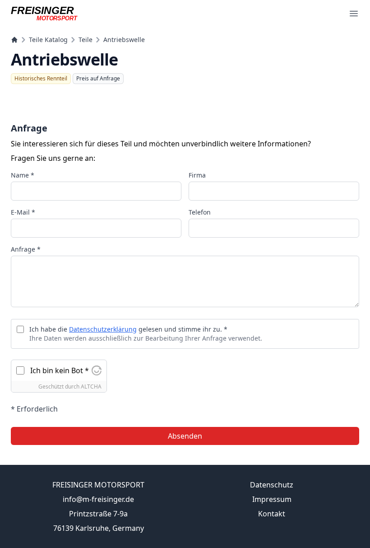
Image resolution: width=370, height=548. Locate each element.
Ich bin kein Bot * (59, 370)
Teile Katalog (48, 39)
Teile (85, 39)
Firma (197, 175)
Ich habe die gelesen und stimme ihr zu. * (128, 329)
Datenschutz (271, 485)
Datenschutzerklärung (103, 329)
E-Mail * (23, 212)
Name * (22, 175)
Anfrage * (26, 249)
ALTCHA (91, 386)
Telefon (200, 212)
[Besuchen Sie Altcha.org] (97, 370)
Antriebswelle (124, 39)
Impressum (271, 499)
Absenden (185, 436)
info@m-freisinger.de (98, 499)
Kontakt (271, 514)
